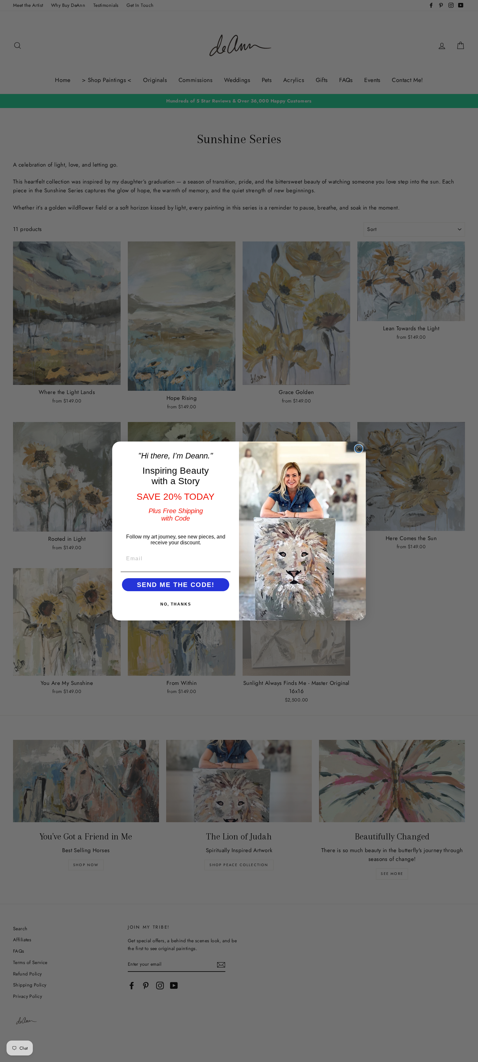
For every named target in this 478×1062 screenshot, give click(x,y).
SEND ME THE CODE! (176, 584)
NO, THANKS (175, 604)
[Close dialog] (359, 449)
